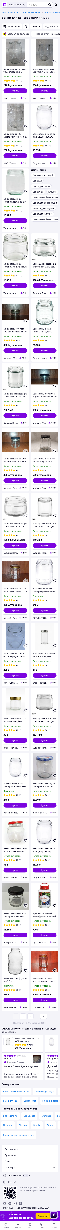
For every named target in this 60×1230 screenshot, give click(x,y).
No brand (8, 1125)
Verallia (36, 1125)
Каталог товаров (10, 12)
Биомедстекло (10, 1115)
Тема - (15, 1175)
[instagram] (15, 1203)
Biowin (50, 1125)
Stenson (23, 1125)
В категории (15, 4)
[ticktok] (20, 1203)
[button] (15, 90)
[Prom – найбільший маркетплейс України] (4, 4)
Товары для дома (31, 12)
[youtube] (4, 1203)
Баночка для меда (45, 1091)
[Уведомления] (55, 4)
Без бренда (29, 1115)
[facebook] (10, 1203)
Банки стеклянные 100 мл (16, 1091)
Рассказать (43, 1216)
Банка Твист (30, 1100)
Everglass (46, 1115)
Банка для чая (10, 1100)
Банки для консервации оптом (18, 1135)
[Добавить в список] (25, 61)
